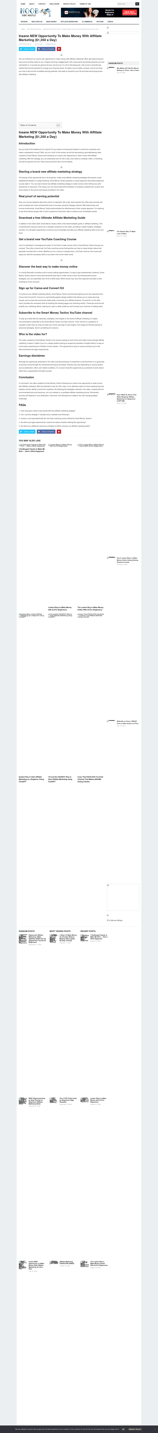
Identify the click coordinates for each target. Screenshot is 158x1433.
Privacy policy (135, 1429)
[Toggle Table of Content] (57, 125)
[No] (155, 1429)
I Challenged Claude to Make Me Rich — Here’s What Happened (32, 450)
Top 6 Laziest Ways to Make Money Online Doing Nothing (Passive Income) (127, 560)
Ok (123, 1429)
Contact (42, 4)
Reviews (24, 22)
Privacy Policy (69, 4)
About (32, 4)
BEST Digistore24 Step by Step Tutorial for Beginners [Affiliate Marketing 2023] (37, 1101)
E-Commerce (87, 22)
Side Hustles (36, 22)
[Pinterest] (59, 49)
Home (23, 4)
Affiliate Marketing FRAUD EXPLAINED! (67, 1262)
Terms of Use (85, 4)
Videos (110, 22)
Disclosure (54, 4)
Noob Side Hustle (25, 44)
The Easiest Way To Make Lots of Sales (126, 232)
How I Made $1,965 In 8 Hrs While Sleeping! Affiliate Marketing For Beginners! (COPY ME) (127, 398)
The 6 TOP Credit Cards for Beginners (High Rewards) (68, 1100)
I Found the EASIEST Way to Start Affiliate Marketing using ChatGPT (60, 779)
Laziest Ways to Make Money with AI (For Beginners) (60, 608)
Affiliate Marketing (69, 22)
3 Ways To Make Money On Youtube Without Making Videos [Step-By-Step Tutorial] (68, 937)
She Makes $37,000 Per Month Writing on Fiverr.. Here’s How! (128, 69)
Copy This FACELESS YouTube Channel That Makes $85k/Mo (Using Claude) (90, 779)
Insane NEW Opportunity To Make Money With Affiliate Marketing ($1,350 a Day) (36, 1265)
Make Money (51, 22)
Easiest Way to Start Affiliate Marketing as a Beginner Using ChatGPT (31, 779)
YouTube (100, 22)
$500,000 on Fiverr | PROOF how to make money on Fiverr (128, 722)
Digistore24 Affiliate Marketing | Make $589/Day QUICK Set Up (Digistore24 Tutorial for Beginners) (37, 938)
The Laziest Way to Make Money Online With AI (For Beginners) (90, 608)
